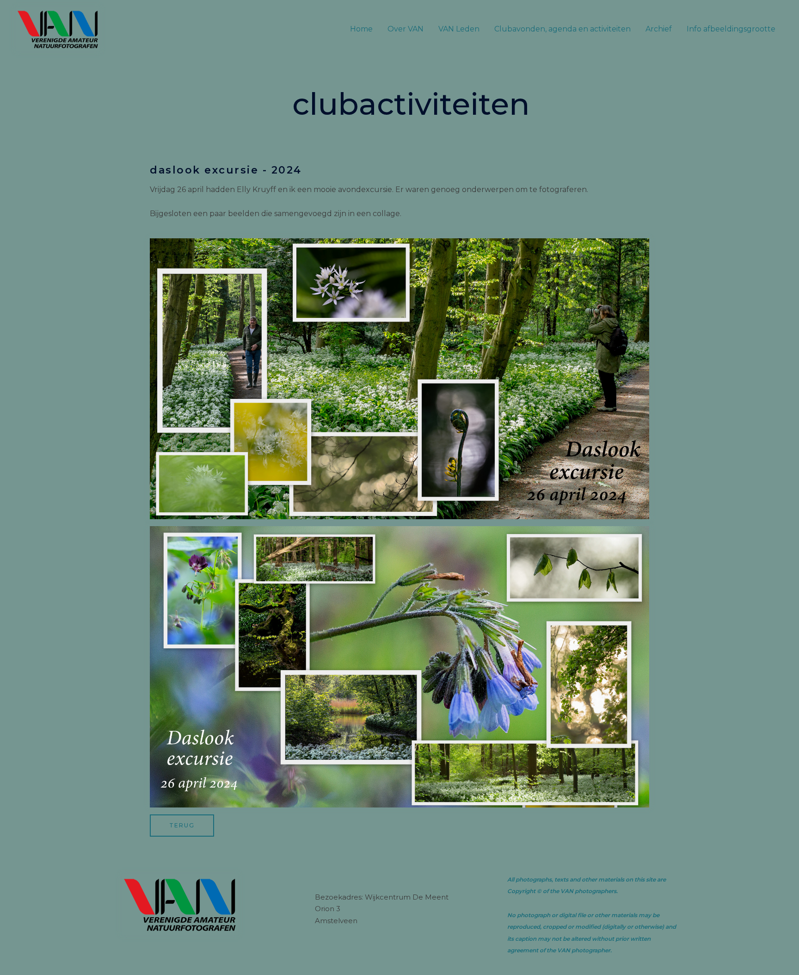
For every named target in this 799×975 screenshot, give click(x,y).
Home (361, 29)
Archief (658, 29)
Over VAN (405, 29)
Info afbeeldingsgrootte (731, 29)
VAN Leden (458, 29)
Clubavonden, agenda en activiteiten (562, 29)
